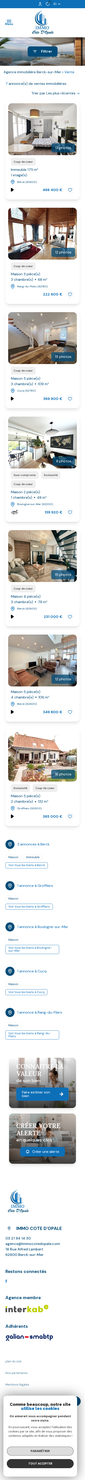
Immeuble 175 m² (24, 172)
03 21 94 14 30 (18, 1238)
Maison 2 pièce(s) (29, 495)
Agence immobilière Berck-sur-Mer (32, 72)
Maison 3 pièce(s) (29, 277)
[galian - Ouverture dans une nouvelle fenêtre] (29, 1337)
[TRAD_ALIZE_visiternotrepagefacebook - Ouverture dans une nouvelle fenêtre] (6, 1281)
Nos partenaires (16, 1373)
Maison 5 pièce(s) (30, 381)
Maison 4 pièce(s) (29, 599)
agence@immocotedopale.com (32, 1243)
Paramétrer (40, 1451)
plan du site (13, 1361)
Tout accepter (40, 1463)
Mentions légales (17, 1384)
